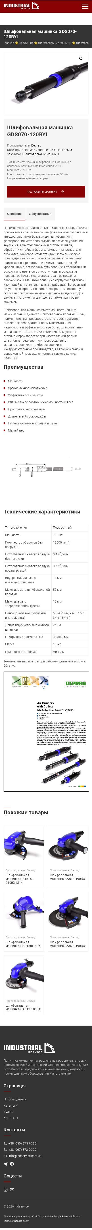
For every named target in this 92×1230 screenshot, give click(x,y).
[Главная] (21, 5)
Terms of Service (13, 1221)
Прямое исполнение (38, 150)
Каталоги (10, 1105)
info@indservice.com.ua (25, 1156)
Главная (9, 43)
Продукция (26, 43)
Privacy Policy (69, 1216)
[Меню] (85, 6)
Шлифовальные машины (54, 43)
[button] (81, 59)
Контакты (11, 1118)
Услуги (9, 1111)
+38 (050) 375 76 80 (22, 1143)
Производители (15, 1099)
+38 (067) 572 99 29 (22, 1149)
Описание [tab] (14, 214)
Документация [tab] (40, 214)
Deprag (36, 145)
